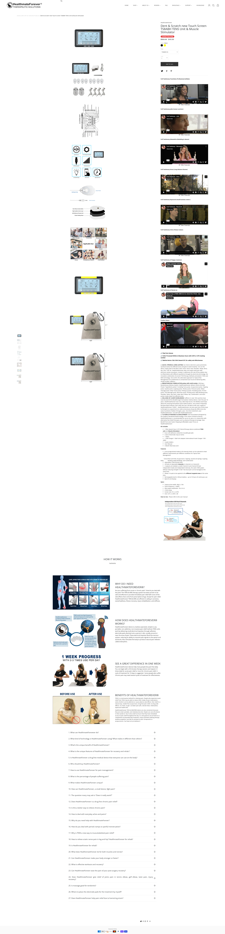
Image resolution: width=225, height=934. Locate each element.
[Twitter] (162, 71)
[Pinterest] (171, 71)
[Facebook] (166, 71)
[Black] (162, 45)
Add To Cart (169, 64)
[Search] (61, 1)
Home (18, 15)
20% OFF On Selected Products (30, 15)
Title (162, 49)
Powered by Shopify (112, 928)
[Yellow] (165, 45)
